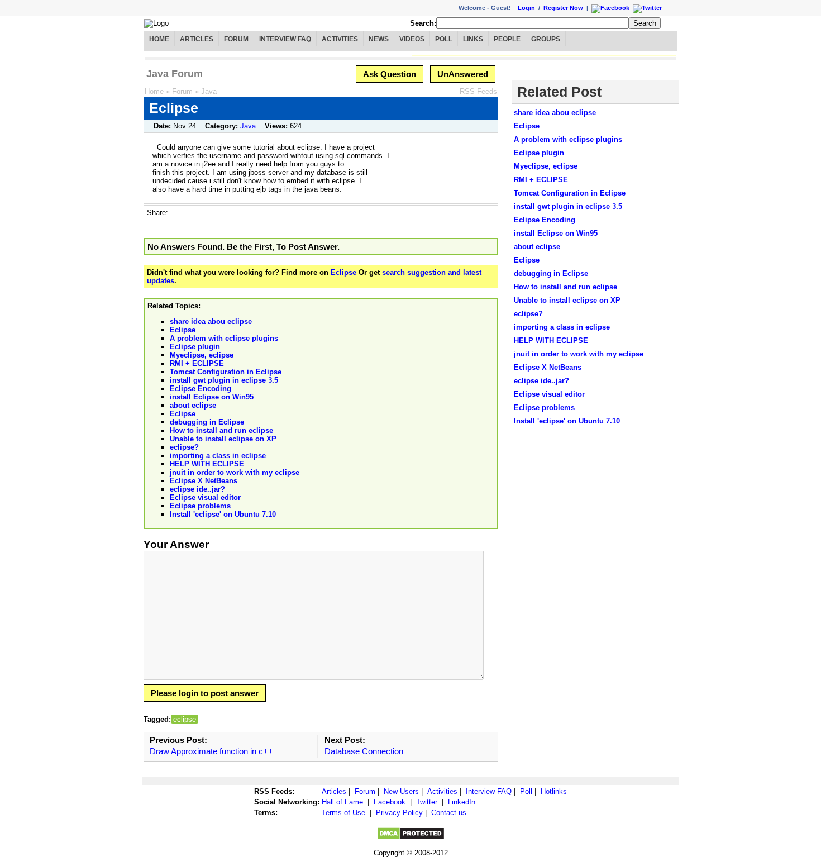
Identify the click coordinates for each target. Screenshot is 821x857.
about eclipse (193, 405)
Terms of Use (343, 812)
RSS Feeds (478, 91)
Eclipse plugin (195, 346)
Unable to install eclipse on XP (223, 439)
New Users (401, 791)
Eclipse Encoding (200, 388)
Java (209, 91)
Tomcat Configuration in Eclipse (225, 372)
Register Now (563, 7)
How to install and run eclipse (221, 430)
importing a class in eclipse (218, 455)
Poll (443, 39)
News (379, 39)
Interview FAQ (285, 39)
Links (473, 39)
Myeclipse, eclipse (201, 355)
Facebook (389, 802)
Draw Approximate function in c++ (211, 751)
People (507, 39)
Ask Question (389, 74)
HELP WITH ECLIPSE (207, 464)
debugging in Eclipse (207, 422)
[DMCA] (411, 838)
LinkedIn (461, 802)
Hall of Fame (342, 802)
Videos (411, 39)
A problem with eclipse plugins (224, 338)
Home (159, 39)
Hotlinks (554, 791)
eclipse (184, 719)
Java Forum (174, 73)
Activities (340, 39)
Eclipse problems (200, 506)
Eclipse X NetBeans (203, 481)
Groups (545, 39)
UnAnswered (462, 74)
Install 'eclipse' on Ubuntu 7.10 (223, 514)
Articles (196, 39)
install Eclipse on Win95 (212, 397)
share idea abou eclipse (211, 321)
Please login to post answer (205, 693)
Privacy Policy (399, 812)
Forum (236, 39)
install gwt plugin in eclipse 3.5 (224, 380)
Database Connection (363, 751)
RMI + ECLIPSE (197, 363)
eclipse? (184, 447)
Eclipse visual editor (205, 497)
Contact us (448, 812)
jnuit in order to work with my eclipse (234, 472)
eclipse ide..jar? (197, 489)
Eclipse (343, 272)
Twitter (426, 802)
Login (526, 7)
